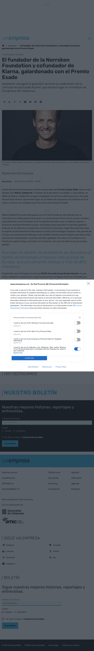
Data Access (47, 367)
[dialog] (47, 325)
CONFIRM (29, 358)
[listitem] (47, 317)
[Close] (89, 284)
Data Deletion (33, 367)
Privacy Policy (61, 367)
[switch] (77, 322)
